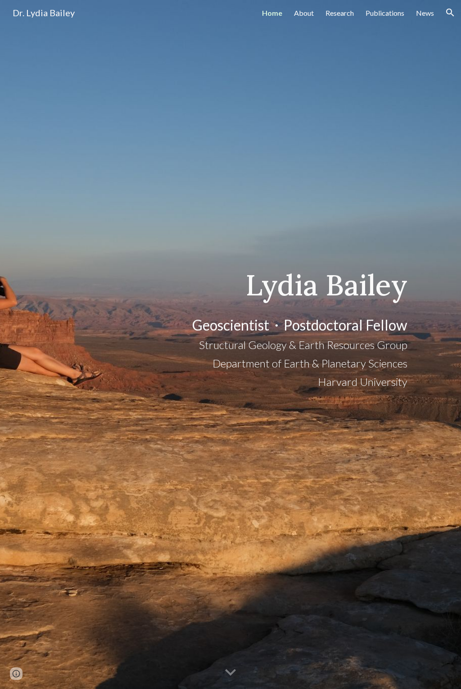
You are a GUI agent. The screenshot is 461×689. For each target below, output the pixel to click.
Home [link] (272, 13)
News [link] (425, 13)
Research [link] (339, 13)
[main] (285, 345)
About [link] (304, 13)
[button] (450, 12)
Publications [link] (385, 13)
